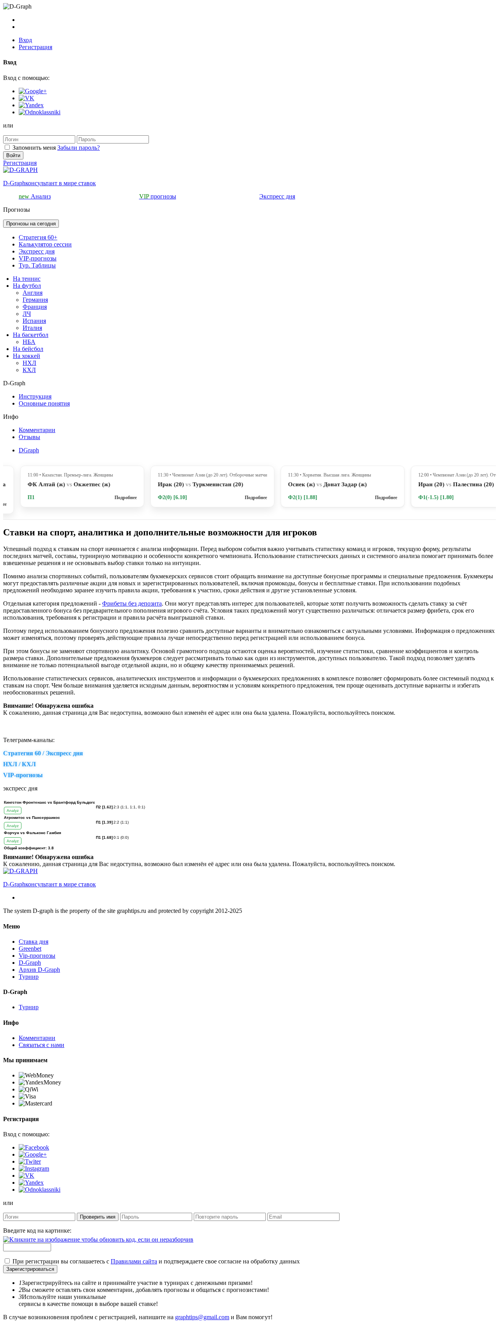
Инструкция (35, 396)
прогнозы (157, 196)
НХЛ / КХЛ (19, 764)
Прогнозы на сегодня (31, 224)
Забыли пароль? (78, 147)
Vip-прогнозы (37, 955)
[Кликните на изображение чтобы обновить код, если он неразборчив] (98, 1239)
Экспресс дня (277, 196)
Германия (35, 299)
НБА (29, 341)
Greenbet (30, 948)
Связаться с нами (41, 1045)
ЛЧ (27, 313)
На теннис (27, 278)
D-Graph (30, 962)
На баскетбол (30, 334)
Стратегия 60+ (38, 237)
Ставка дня (33, 941)
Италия (32, 327)
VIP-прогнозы (38, 258)
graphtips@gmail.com (202, 1317)
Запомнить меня (34, 147)
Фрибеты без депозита (132, 603)
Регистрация (35, 47)
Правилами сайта (134, 1261)
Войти (13, 155)
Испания (34, 320)
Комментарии (37, 430)
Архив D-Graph (39, 969)
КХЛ (29, 370)
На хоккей (26, 356)
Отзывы (29, 437)
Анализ (35, 196)
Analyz (13, 810)
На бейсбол (28, 348)
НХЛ (29, 363)
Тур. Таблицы (37, 265)
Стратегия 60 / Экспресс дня (43, 753)
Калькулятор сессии (45, 244)
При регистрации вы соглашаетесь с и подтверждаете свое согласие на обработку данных (156, 1261)
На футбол (27, 285)
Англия (32, 292)
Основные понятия (44, 403)
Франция (35, 306)
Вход (25, 40)
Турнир (29, 976)
